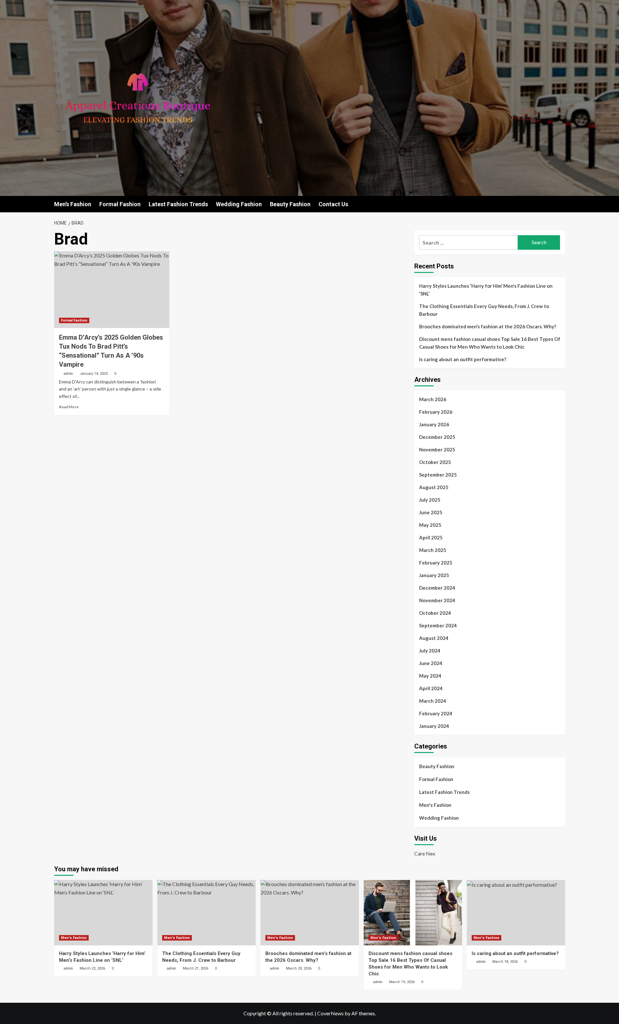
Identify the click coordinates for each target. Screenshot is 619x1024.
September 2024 (438, 625)
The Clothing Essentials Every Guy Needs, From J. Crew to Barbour (484, 310)
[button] (561, 204)
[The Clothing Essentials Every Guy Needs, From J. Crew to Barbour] (206, 912)
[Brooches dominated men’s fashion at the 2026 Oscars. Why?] (309, 912)
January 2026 (434, 424)
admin (68, 373)
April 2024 (431, 688)
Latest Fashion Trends (178, 204)
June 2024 (430, 663)
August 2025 (433, 487)
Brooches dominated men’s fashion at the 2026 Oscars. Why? (487, 326)
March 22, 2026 (92, 968)
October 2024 (435, 613)
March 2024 (432, 701)
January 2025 (434, 575)
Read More (69, 406)
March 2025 (432, 550)
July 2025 (429, 500)
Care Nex (424, 853)
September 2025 (438, 475)
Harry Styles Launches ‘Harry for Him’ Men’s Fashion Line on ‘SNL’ (486, 289)
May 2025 (430, 525)
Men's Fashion (435, 805)
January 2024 (434, 726)
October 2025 (435, 462)
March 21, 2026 (195, 968)
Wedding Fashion (239, 204)
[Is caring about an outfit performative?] (516, 912)
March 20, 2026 (298, 968)
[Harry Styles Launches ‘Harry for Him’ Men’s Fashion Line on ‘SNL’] (103, 912)
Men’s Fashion (72, 204)
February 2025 (435, 562)
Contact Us (333, 204)
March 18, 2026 (505, 962)
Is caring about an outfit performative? (462, 359)
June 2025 (430, 512)
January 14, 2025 (94, 374)
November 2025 (437, 449)
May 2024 (430, 676)
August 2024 (433, 638)
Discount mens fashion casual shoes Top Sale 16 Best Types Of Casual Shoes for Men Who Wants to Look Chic (489, 343)
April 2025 (431, 537)
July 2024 (429, 650)
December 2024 (437, 588)
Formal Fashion (120, 204)
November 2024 (437, 600)
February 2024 (435, 713)
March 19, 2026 (402, 982)
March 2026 (432, 399)
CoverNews (330, 1013)
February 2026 (435, 412)
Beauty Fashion (290, 204)
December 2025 (437, 437)
